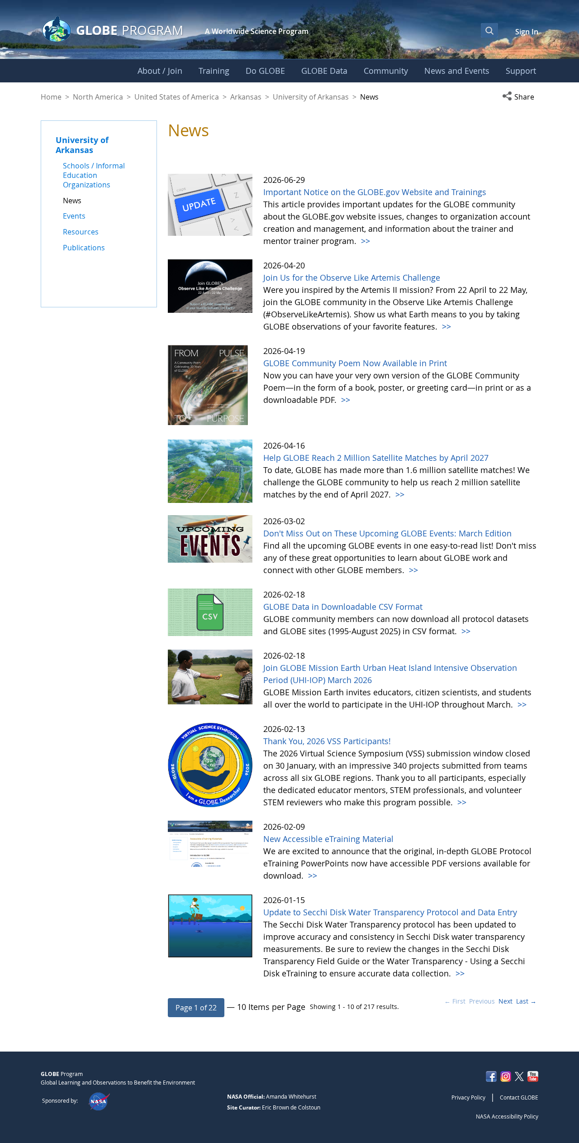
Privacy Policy (468, 1097)
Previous (482, 1001)
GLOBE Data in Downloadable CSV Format (342, 606)
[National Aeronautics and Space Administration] (99, 1100)
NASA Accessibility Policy (507, 1116)
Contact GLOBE (519, 1097)
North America (98, 97)
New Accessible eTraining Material (328, 838)
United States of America (176, 97)
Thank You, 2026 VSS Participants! (327, 741)
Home (51, 97)
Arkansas (245, 97)
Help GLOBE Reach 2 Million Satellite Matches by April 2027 (376, 457)
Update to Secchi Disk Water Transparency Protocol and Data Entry (390, 912)
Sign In (526, 32)
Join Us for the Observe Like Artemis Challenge (351, 277)
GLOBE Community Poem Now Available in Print (355, 363)
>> (364, 240)
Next (505, 1001)
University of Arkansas (311, 97)
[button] (520, 96)
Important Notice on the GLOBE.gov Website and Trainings (374, 192)
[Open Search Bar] (489, 30)
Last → (526, 1001)
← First (454, 1001)
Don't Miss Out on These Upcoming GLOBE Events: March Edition (387, 533)
